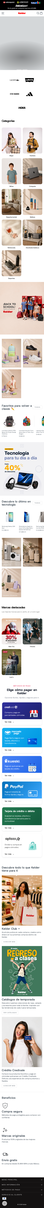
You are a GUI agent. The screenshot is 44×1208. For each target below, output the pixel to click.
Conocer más (9, 942)
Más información (11, 1185)
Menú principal (9, 1180)
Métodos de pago (11, 1190)
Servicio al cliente (12, 1195)
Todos (37, 407)
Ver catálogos (10, 1013)
